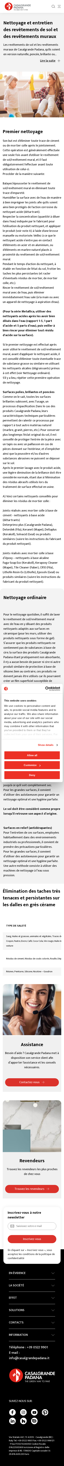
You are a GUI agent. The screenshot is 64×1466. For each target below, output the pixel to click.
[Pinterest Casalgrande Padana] (45, 1412)
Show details (45, 744)
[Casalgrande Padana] (18, 6)
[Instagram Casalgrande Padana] (23, 1412)
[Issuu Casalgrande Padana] (34, 1421)
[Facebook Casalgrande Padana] (12, 1412)
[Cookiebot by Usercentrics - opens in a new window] (45, 688)
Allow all (32, 755)
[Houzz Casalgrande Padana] (23, 1421)
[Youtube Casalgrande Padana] (34, 1412)
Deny (32, 775)
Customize (30, 765)
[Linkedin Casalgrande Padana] (12, 1421)
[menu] (59, 6)
